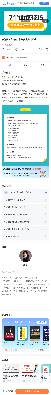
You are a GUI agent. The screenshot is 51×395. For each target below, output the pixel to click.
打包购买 (41, 322)
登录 (44, 3)
